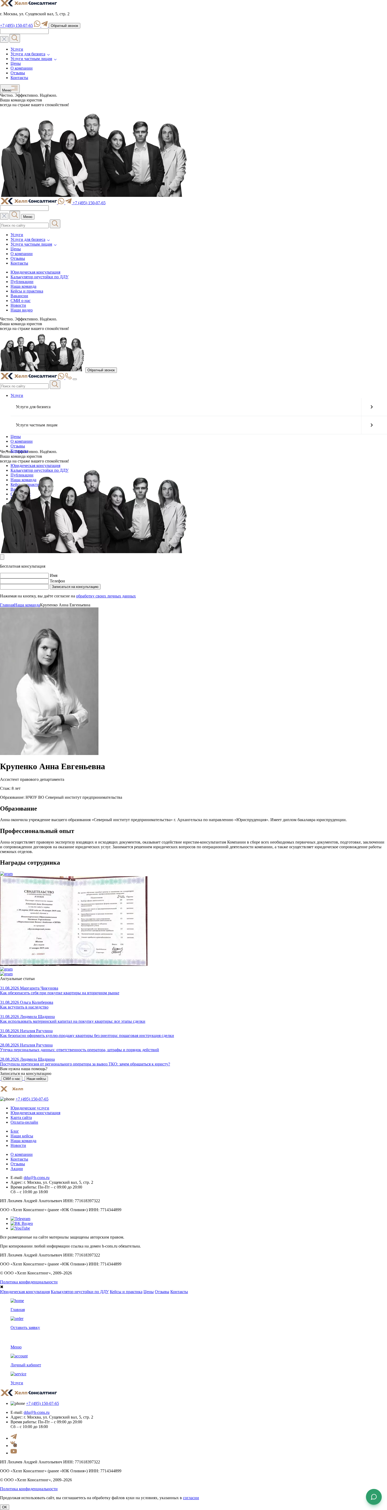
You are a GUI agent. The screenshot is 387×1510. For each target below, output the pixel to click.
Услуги (17, 49)
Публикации (22, 281)
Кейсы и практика (27, 291)
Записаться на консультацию (75, 587)
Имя (53, 575)
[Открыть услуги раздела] (371, 407)
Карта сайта (21, 1117)
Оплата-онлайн (24, 1122)
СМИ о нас (21, 300)
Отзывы (18, 73)
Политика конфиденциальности (29, 1282)
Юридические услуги (30, 1108)
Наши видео (22, 310)
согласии (191, 1498)
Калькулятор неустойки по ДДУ (39, 277)
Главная (7, 605)
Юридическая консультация (35, 272)
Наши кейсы (36, 1079)
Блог (15, 1131)
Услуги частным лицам (31, 58)
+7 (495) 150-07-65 (16, 25)
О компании (22, 68)
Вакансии (19, 296)
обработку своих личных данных (106, 596)
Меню (5, 90)
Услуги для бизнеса (28, 54)
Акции (17, 1168)
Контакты (19, 77)
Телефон (57, 581)
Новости (18, 305)
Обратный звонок (64, 26)
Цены (16, 63)
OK (4, 1507)
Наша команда (23, 286)
